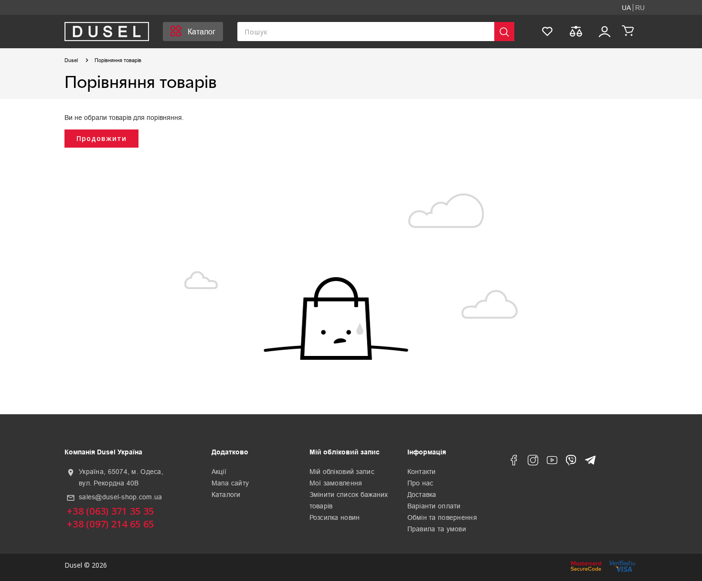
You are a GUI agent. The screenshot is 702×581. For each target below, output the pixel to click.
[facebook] (514, 462)
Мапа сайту (230, 483)
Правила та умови (436, 529)
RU (640, 7)
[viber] (571, 462)
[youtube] (552, 462)
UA (626, 7)
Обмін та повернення (442, 517)
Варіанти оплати (434, 506)
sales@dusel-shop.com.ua (120, 497)
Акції (219, 471)
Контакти (421, 471)
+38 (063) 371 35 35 (110, 511)
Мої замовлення (335, 483)
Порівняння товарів (118, 60)
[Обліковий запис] (604, 31)
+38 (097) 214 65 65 (110, 523)
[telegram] (590, 462)
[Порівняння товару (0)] (576, 31)
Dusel (71, 60)
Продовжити (101, 138)
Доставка (421, 494)
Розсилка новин (334, 517)
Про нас (420, 483)
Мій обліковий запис (341, 471)
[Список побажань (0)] (547, 31)
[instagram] (533, 462)
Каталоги (226, 494)
